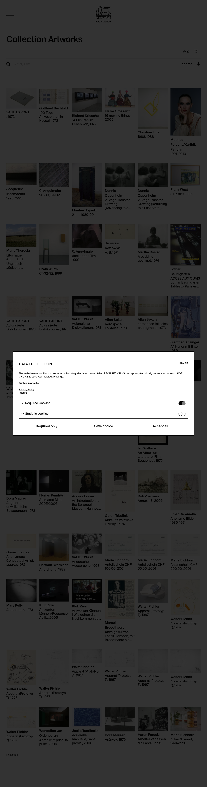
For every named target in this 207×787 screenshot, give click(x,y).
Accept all (160, 426)
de (181, 363)
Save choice (103, 426)
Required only (46, 426)
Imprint (23, 393)
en (186, 363)
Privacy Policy (26, 390)
